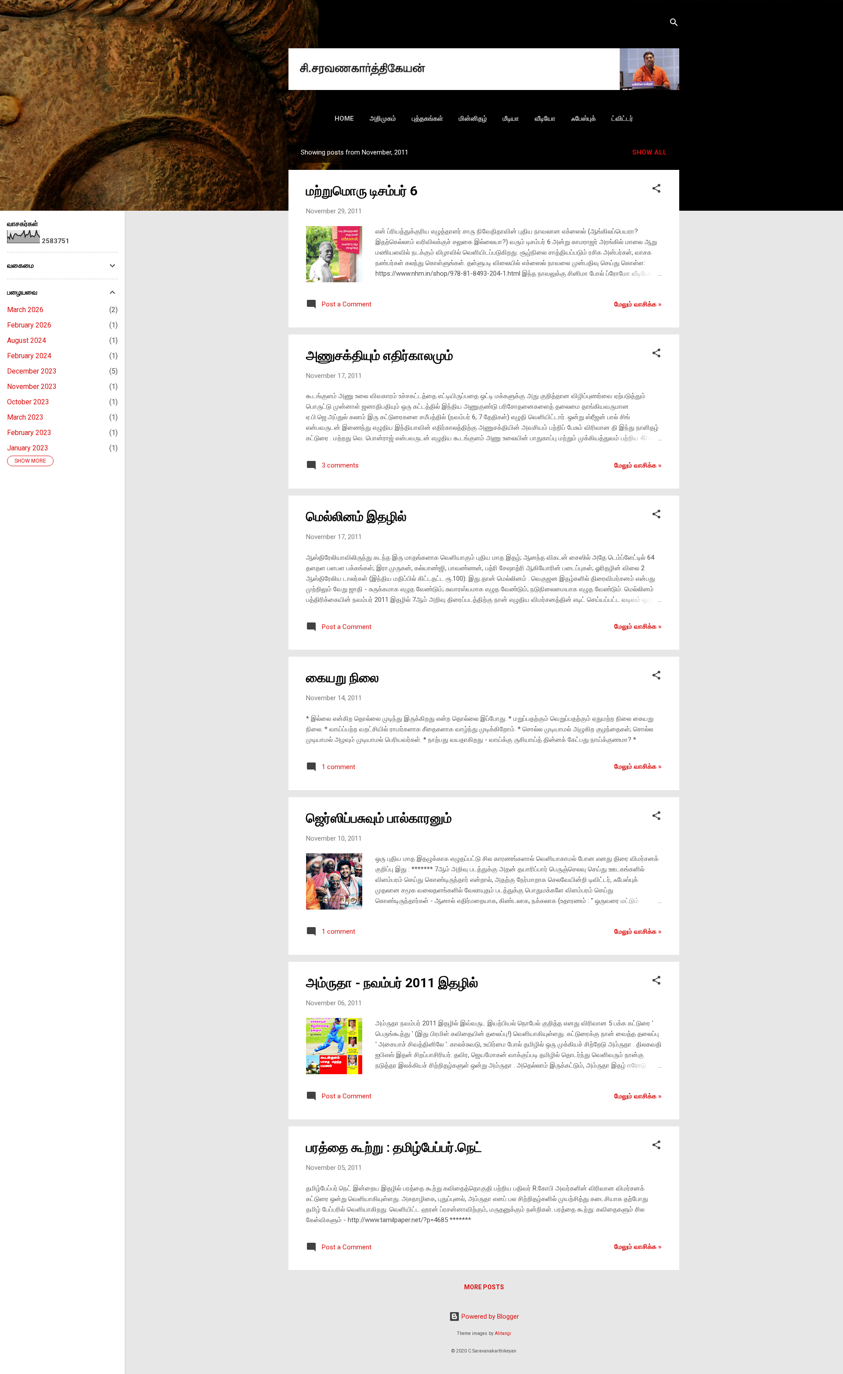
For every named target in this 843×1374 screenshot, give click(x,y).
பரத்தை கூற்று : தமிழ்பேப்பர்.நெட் (394, 1147)
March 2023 (25, 417)
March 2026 (25, 310)
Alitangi (503, 1333)
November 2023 (32, 386)
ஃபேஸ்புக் (583, 118)
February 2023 (29, 432)
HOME (344, 118)
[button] (656, 190)
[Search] (674, 24)
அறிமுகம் (383, 118)
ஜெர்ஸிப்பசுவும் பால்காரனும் (379, 818)
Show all (649, 152)
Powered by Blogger (489, 1316)
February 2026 (29, 325)
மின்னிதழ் (473, 118)
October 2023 (28, 402)
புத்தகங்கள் (427, 118)
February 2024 (29, 356)
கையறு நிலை (342, 677)
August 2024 (26, 340)
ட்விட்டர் (622, 118)
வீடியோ (545, 118)
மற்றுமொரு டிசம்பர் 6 (362, 190)
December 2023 (32, 371)
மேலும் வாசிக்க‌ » (638, 304)
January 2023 (27, 448)
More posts (484, 1287)
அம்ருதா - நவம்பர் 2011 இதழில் (392, 982)
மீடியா (511, 118)
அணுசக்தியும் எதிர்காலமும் (379, 355)
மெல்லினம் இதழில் (356, 516)
